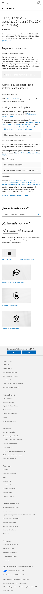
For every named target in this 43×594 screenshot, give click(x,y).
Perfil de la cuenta (8, 398)
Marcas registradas (21, 583)
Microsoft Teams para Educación (12, 440)
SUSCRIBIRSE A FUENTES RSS (16, 195)
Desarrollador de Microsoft (11, 507)
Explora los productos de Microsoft (13, 383)
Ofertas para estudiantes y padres (13, 455)
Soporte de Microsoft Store (11, 406)
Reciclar (5, 417)
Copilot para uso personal (10, 376)
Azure (4, 477)
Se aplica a (7, 29)
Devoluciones (7, 410)
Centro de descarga (8, 402)
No (29, 352)
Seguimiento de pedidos (10, 413)
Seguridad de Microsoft (10, 305)
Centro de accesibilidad (10, 328)
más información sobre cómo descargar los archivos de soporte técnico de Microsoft (19, 128)
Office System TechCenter (30, 185)
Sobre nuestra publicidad (10, 587)
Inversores (6, 560)
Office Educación (7, 447)
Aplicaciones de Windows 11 (11, 387)
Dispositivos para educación (11, 436)
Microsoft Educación (9, 432)
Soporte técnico (8, 8)
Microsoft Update (13, 99)
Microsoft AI (6, 469)
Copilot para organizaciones (11, 372)
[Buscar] (38, 214)
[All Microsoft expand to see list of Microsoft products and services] (3, 3)
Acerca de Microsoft (8, 548)
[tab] (10, 231)
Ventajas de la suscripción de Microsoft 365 (18, 259)
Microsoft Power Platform (10, 526)
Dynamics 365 (7, 481)
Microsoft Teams (8, 492)
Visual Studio (7, 534)
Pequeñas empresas (8, 496)
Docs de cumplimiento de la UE (28, 587)
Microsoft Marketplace (9, 522)
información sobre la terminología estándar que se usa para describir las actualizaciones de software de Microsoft (21, 182)
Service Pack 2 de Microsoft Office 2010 (21, 154)
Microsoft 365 (7, 380)
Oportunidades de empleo (10, 545)
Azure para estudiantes (9, 459)
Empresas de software (9, 530)
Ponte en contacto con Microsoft (12, 579)
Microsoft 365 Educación (10, 443)
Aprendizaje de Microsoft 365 (13, 282)
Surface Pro (6, 364)
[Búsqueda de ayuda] (8, 3)
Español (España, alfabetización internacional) (19, 567)
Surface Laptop (7, 368)
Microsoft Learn (7, 511)
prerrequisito (6, 40)
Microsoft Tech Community (10, 518)
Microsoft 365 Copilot (9, 488)
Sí (13, 352)
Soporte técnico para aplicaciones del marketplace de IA (19, 515)
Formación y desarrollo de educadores (14, 451)
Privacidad (26, 579)
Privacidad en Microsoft (9, 556)
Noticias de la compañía (10, 552)
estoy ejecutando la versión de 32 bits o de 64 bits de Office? (21, 123)
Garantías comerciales (9, 421)
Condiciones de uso (8, 583)
